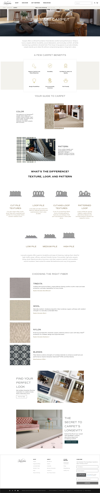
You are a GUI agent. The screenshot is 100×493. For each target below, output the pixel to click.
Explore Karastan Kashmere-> (41, 336)
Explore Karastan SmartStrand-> (42, 290)
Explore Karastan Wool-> (40, 313)
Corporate (49, 466)
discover (9, 7)
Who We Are (49, 461)
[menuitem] (82, 3)
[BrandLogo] (7, 3)
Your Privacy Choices (51, 472)
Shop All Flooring (36, 472)
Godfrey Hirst (66, 470)
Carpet (34, 461)
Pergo (65, 466)
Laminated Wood (36, 466)
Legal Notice (69, 490)
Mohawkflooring (67, 468)
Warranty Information (51, 468)
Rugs (34, 470)
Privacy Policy (62, 490)
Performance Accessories (66, 463)
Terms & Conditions (53, 490)
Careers (48, 463)
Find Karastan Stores (78, 490)
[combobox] (83, 3)
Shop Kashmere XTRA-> (39, 359)
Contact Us (49, 470)
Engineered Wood (36, 463)
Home (4, 7)
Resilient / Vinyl (36, 468)
